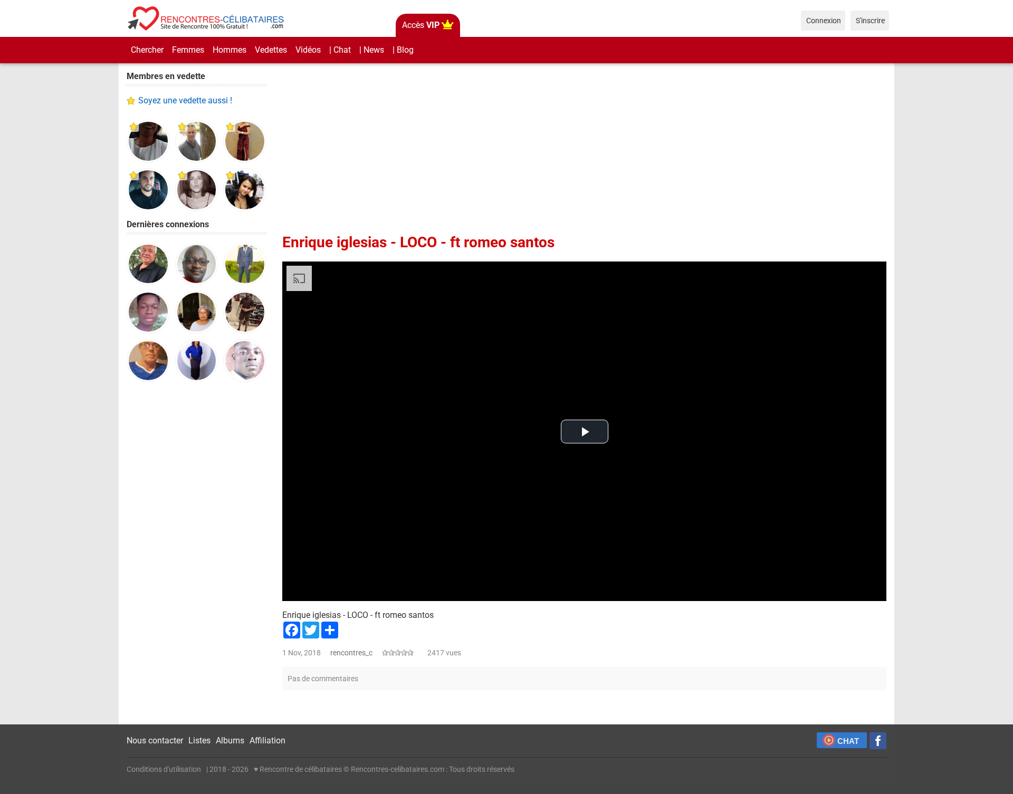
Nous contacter (155, 740)
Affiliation (267, 740)
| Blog (403, 50)
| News (371, 50)
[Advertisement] (196, 553)
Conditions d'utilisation (164, 769)
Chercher (147, 50)
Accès (420, 25)
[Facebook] (877, 740)
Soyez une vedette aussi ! (185, 100)
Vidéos (308, 50)
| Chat (340, 50)
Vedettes (271, 50)
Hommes (229, 50)
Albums (230, 740)
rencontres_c (351, 652)
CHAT (848, 741)
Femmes (188, 50)
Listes (199, 740)
